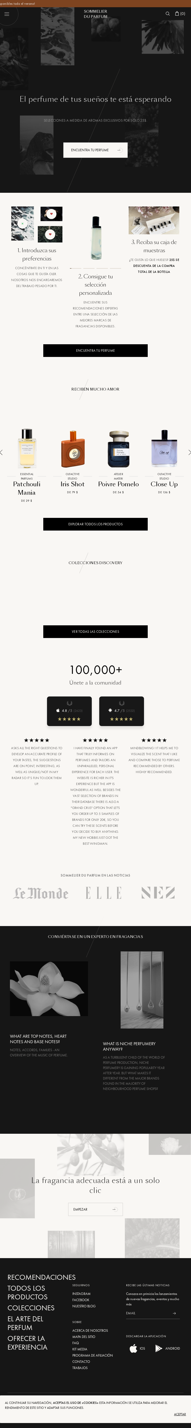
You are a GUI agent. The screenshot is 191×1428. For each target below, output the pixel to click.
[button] (121, 150)
